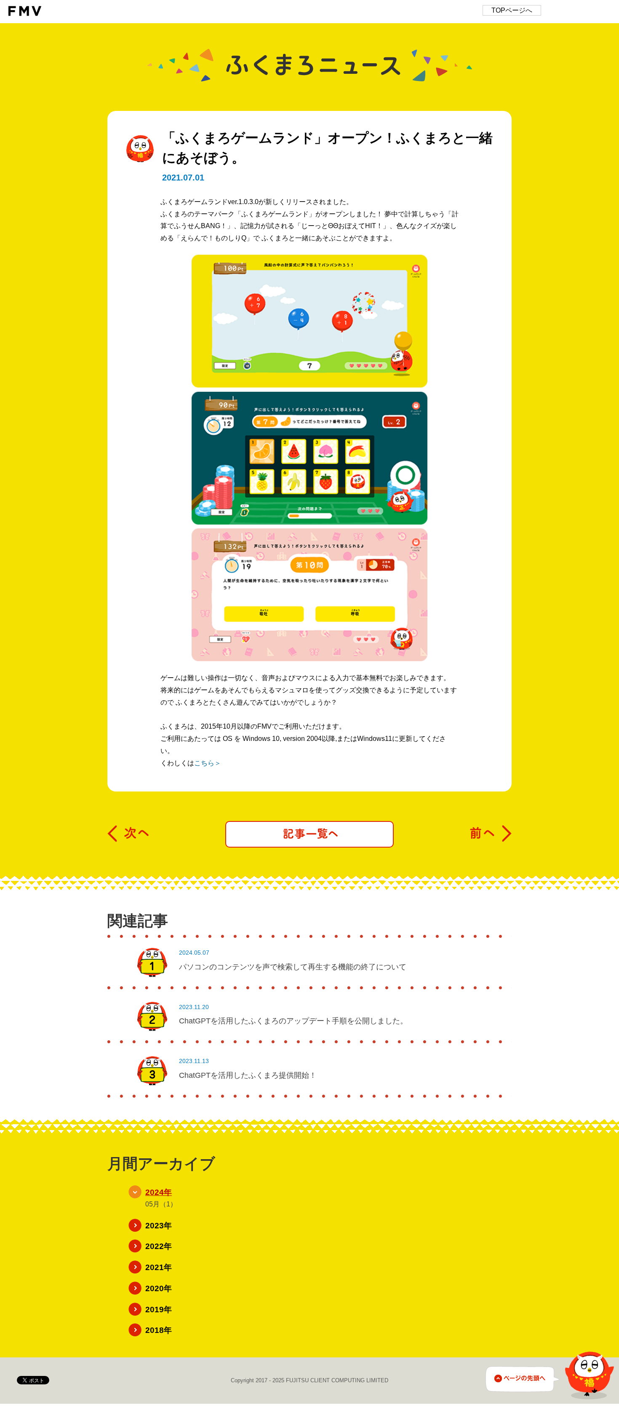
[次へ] (128, 833)
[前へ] (490, 833)
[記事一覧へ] (309, 834)
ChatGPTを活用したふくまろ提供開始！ (248, 1075)
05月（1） (161, 1204)
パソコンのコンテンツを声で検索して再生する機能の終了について (292, 967)
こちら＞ (207, 763)
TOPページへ (511, 10)
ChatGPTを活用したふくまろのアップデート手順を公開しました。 (293, 1021)
